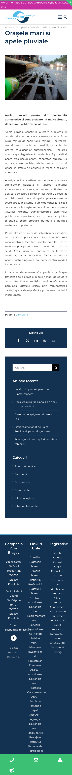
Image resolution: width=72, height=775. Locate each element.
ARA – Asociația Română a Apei (35, 703)
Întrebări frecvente (26, 506)
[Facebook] (14, 638)
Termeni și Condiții (57, 650)
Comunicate (22, 482)
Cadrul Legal (57, 564)
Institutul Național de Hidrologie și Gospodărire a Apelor (35, 750)
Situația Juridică (57, 555)
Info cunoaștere (24, 498)
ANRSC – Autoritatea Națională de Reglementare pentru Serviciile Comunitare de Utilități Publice (35, 618)
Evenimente (22, 490)
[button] (65, 16)
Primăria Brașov (35, 573)
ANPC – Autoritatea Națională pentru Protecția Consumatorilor (35, 681)
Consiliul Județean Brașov (35, 562)
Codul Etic (57, 571)
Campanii (22, 314)
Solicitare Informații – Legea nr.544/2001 (57, 636)
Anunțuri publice (25, 466)
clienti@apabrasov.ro (18, 629)
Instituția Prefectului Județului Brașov (35, 586)
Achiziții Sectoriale (57, 578)
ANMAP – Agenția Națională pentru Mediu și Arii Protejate (35, 726)
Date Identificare (57, 587)
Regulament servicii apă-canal (57, 620)
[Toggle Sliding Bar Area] (69, 3)
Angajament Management (57, 609)
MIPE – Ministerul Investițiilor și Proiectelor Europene (35, 654)
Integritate (57, 593)
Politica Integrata (57, 600)
